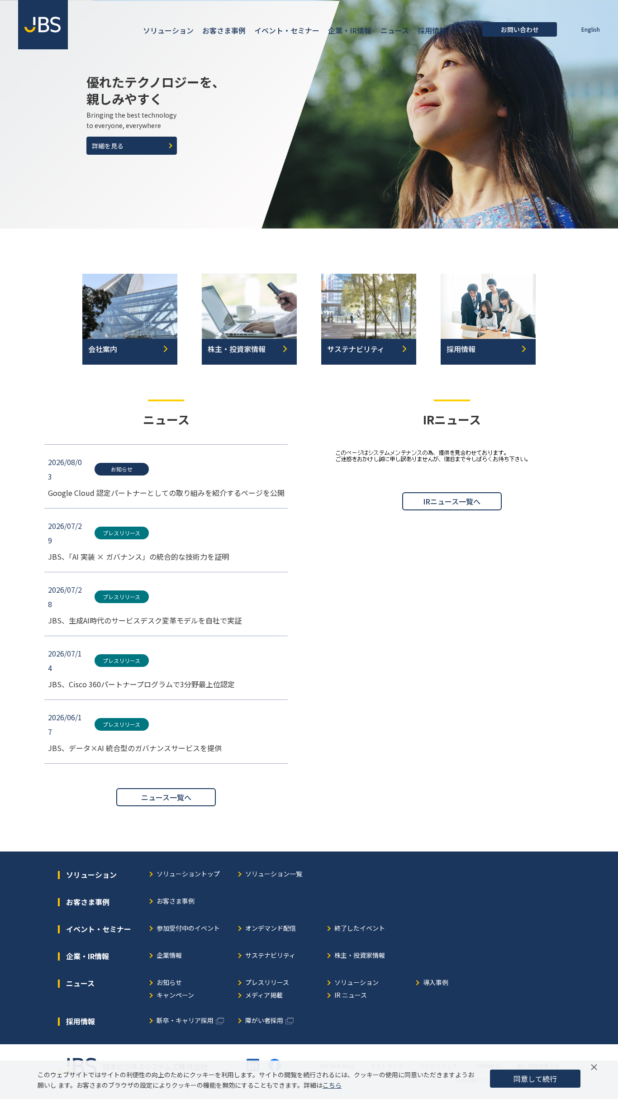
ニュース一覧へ (166, 797)
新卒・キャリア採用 (185, 1021)
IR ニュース (350, 995)
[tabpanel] (309, 114)
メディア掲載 (264, 995)
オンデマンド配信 (270, 928)
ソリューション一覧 (273, 874)
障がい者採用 (264, 1021)
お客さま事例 (176, 901)
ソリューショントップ (188, 874)
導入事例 (435, 983)
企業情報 (169, 956)
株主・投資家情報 (359, 956)
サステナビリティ (270, 956)
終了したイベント (359, 928)
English (590, 29)
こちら (332, 1084)
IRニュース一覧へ (451, 501)
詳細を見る (108, 145)
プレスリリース (267, 983)
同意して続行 (535, 1078)
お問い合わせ (520, 29)
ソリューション (356, 983)
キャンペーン (175, 995)
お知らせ (169, 983)
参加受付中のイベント (188, 928)
